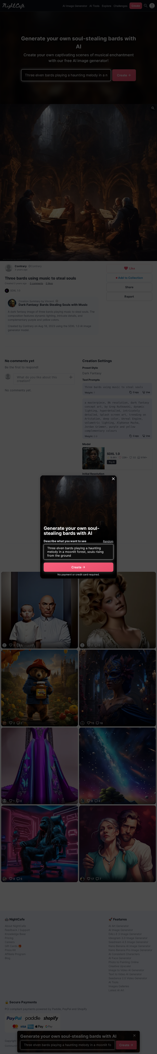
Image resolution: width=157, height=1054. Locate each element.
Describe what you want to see (65, 541)
